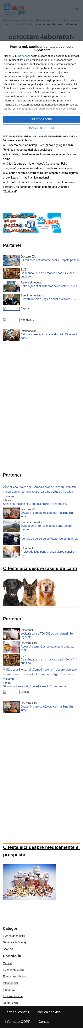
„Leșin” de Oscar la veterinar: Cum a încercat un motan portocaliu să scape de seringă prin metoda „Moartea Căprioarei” (39, 186)
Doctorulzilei (10, 1002)
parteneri (23, 55)
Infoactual (9, 989)
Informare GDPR (18, 1022)
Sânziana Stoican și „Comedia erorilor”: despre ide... (35, 503)
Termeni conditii (17, 1012)
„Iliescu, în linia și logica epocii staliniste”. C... (49, 299)
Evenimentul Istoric (15, 976)
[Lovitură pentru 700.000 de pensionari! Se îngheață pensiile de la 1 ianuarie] (11, 634)
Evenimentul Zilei (13, 969)
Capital (7, 963)
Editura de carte (13, 996)
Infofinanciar (10, 983)
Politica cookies (49, 1012)
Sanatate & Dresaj (14, 942)
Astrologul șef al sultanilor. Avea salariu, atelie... (50, 286)
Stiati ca (8, 949)
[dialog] (41, 88)
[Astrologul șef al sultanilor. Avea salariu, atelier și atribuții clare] (11, 287)
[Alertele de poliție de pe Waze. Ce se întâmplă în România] (11, 539)
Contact (44, 1022)
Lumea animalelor (14, 935)
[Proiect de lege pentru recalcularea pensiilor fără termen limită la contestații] (11, 552)
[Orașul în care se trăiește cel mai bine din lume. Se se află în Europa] (11, 514)
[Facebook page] (32, 231)
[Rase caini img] (29, 604)
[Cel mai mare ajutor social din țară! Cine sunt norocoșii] (11, 335)
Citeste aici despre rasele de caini (40, 568)
